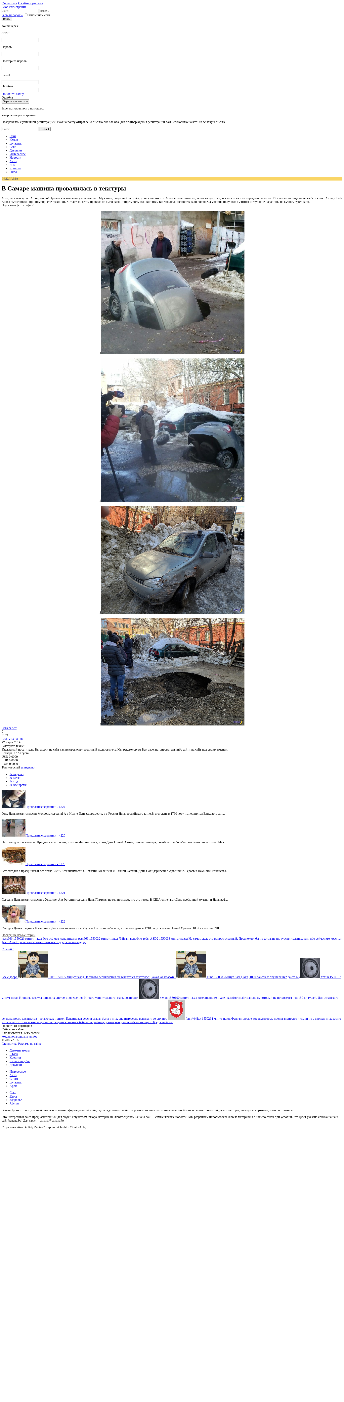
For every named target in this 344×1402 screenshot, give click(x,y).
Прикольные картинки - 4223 (45, 864)
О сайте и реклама (30, 3)
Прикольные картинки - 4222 (45, 921)
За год (14, 781)
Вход (5, 7)
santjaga (23, 1036)
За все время (18, 785)
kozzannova (9, 1036)
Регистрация (17, 7)
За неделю (16, 774)
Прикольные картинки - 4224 (45, 806)
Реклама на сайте (29, 1043)
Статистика (9, 3)
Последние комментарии (18, 935)
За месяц (15, 777)
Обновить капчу (13, 94)
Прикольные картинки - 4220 (45, 835)
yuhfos (32, 1036)
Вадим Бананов (12, 738)
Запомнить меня (39, 15)
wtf (14, 728)
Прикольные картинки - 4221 (45, 892)
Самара (7, 728)
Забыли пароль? (12, 15)
